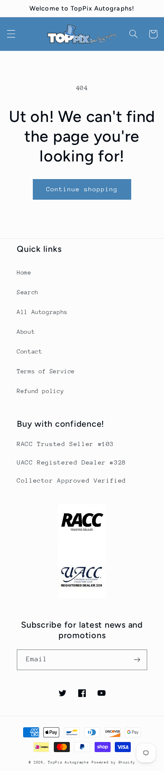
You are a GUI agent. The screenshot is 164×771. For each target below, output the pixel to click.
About (26, 331)
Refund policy (40, 391)
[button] (11, 34)
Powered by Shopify (113, 762)
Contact (29, 351)
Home (24, 272)
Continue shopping (82, 189)
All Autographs (42, 312)
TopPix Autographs (68, 762)
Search (28, 292)
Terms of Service (46, 371)
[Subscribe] (137, 660)
